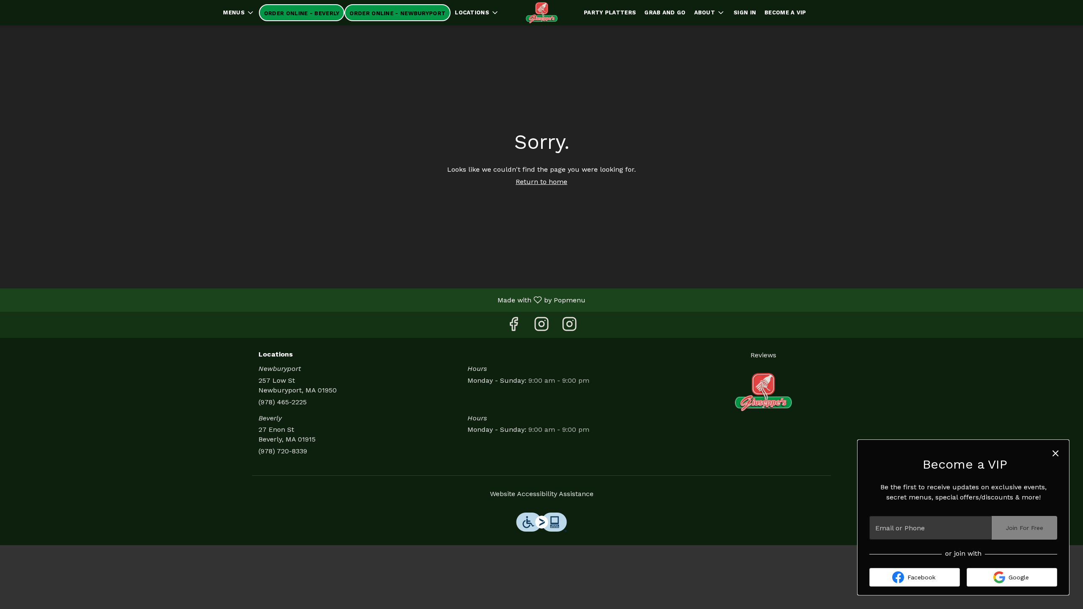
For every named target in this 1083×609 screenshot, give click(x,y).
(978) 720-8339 (282, 451)
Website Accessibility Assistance (542, 494)
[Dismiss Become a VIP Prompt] (1055, 453)
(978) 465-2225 (282, 402)
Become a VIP (785, 12)
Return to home (541, 182)
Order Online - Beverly (302, 13)
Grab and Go (664, 12)
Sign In (745, 12)
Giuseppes (764, 392)
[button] (239, 12)
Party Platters (610, 12)
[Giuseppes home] (541, 12)
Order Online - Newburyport (397, 13)
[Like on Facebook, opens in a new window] (513, 326)
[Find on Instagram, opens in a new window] (541, 326)
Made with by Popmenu (295, 299)
